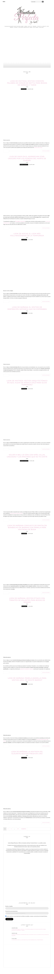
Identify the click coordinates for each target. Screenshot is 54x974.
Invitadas (24, 239)
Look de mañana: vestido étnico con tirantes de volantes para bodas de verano (27, 600)
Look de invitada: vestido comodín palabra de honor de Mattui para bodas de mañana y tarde (27, 83)
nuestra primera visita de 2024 (16, 513)
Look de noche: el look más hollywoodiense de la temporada (27, 235)
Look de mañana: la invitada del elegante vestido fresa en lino (27, 753)
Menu (4, 1)
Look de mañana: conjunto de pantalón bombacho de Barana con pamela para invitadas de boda (27, 527)
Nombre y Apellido (9, 906)
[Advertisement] (27, 956)
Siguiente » (23, 828)
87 (18, 828)
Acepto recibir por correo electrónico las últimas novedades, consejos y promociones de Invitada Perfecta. (26, 916)
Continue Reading (46, 150)
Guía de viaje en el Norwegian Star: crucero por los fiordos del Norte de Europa (27, 158)
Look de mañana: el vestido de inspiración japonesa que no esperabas (27, 308)
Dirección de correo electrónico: (11, 911)
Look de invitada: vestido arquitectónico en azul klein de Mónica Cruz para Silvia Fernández (27, 383)
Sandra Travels (24, 164)
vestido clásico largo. (38, 147)
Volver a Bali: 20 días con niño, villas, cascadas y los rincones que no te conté (27, 456)
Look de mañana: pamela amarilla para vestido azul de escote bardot (27, 679)
